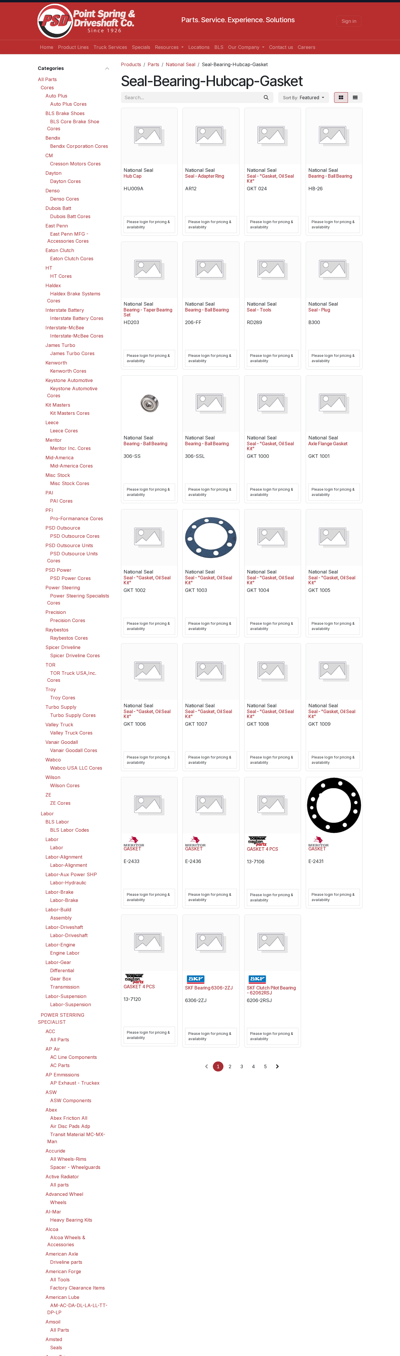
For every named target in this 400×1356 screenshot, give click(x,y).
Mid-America (59, 457)
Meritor (53, 440)
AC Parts (60, 1065)
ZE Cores (60, 803)
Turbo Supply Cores (73, 715)
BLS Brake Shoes (65, 113)
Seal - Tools (259, 310)
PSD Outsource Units (69, 545)
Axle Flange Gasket (328, 443)
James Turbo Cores (72, 353)
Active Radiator (62, 1176)
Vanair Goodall (61, 742)
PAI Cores (61, 501)
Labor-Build (58, 909)
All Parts (47, 79)
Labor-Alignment (63, 857)
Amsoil (52, 1322)
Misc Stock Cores (69, 483)
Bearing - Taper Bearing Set (148, 312)
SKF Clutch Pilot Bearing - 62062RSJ (271, 990)
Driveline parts (66, 1262)
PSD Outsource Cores (75, 536)
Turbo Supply (60, 707)
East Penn (56, 226)
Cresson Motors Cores (75, 164)
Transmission (64, 987)
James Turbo (60, 345)
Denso (52, 191)
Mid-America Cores (71, 466)
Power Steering (62, 587)
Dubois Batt (58, 208)
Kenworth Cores (68, 371)
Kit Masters (57, 405)
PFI (49, 510)
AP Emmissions (62, 1075)
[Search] (266, 97)
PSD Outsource (62, 528)
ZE (48, 795)
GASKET (132, 849)
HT (48, 268)
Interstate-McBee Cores (76, 336)
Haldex (53, 285)
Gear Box (60, 979)
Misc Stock (57, 475)
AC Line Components (73, 1057)
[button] (303, 97)
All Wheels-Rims (68, 1159)
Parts (153, 64)
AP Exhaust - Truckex (75, 1083)
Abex (51, 1110)
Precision (55, 612)
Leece (52, 422)
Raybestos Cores (69, 638)
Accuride (55, 1151)
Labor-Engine (60, 945)
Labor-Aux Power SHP (71, 874)
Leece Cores (64, 431)
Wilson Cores (65, 785)
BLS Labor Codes (69, 830)
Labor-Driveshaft (64, 927)
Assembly (61, 918)
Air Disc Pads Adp (70, 1126)
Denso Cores (64, 199)
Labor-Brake (59, 892)
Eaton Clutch (59, 250)
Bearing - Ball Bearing (330, 176)
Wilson (52, 777)
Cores (47, 87)
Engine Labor (65, 953)
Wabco (53, 760)
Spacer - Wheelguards (75, 1167)
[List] (355, 97)
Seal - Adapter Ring (204, 176)
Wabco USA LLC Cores (76, 768)
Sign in (348, 21)
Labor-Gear (58, 962)
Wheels (58, 1202)
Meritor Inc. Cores (70, 448)
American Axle (61, 1254)
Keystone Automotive (69, 380)
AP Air (52, 1049)
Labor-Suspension (65, 996)
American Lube (62, 1297)
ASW (51, 1092)
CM (49, 155)
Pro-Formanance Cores (76, 518)
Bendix (52, 138)
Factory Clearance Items (77, 1288)
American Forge (63, 1271)
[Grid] (341, 97)
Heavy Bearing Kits (71, 1220)
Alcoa (51, 1229)
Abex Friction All (68, 1118)
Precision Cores (67, 620)
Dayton (53, 173)
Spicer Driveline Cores (75, 655)
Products (131, 64)
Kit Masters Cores (70, 413)
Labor (47, 813)
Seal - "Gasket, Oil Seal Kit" (270, 178)
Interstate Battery (64, 310)
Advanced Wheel (64, 1194)
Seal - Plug (319, 310)
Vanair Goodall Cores (73, 750)
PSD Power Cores (70, 578)
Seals (56, 1347)
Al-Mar (53, 1212)
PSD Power (58, 570)
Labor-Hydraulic (68, 883)
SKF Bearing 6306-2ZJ (209, 988)
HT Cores (61, 276)
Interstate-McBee (64, 328)
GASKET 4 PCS (262, 849)
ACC (50, 1031)
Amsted (53, 1339)
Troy (50, 689)
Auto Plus (56, 96)
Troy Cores (62, 698)
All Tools (60, 1280)
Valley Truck (59, 724)
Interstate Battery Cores (76, 318)
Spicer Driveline (63, 647)
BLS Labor (57, 822)
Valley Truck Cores (71, 733)
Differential (62, 970)
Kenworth (56, 363)
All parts (59, 1185)
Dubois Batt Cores (70, 216)
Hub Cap (132, 176)
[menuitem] (46, 47)
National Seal (180, 64)
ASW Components (70, 1100)
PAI (49, 493)
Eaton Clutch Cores (71, 258)
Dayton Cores (65, 181)
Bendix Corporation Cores (79, 146)
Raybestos (57, 630)
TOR (50, 665)
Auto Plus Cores (68, 104)
